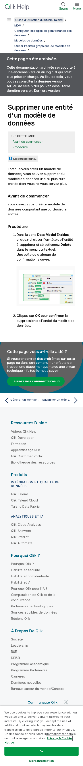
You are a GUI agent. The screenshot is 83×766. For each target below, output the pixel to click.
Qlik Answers (21, 531)
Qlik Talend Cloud (24, 500)
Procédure (20, 147)
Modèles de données (28, 40)
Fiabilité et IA (20, 582)
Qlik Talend (19, 494)
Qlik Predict (20, 537)
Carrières (18, 676)
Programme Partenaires (29, 670)
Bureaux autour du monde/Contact (37, 689)
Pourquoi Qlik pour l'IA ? (29, 588)
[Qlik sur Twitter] (66, 702)
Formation (18, 444)
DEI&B (15, 658)
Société (17, 639)
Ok (41, 751)
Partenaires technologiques (32, 606)
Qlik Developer (22, 437)
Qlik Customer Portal (26, 456)
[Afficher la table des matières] (9, 20)
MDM (17, 25)
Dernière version (47, 90)
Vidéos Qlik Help (24, 431)
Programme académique (30, 664)
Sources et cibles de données (34, 612)
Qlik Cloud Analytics (26, 524)
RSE (14, 651)
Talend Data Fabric (25, 506)
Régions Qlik (20, 618)
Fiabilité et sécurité (25, 570)
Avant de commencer (28, 141)
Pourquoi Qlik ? (22, 564)
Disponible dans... (25, 158)
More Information (41, 760)
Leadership (19, 645)
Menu (77, 8)
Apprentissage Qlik (25, 450)
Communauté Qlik (43, 702)
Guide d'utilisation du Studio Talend (39, 20)
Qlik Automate (22, 543)
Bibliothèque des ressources (33, 462)
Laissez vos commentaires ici (36, 381)
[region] (41, 736)
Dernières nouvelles (26, 682)
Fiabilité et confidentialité (30, 576)
